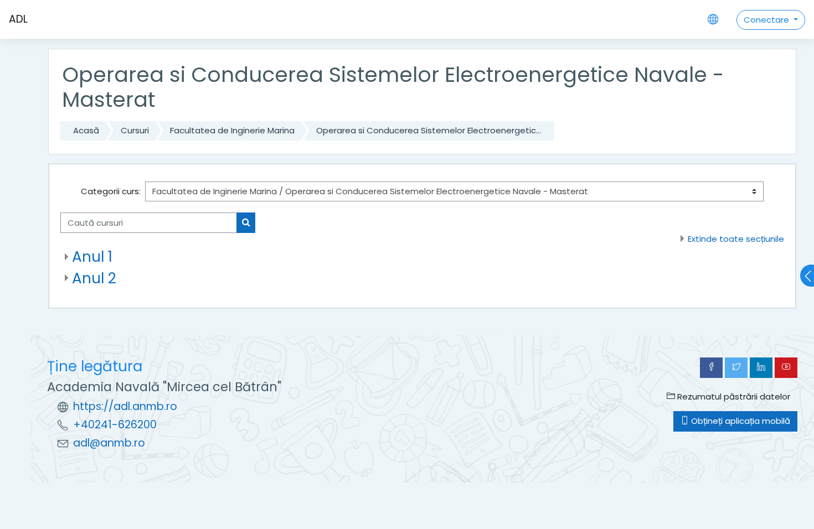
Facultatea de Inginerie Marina (232, 130)
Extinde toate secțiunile (736, 239)
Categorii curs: (111, 191)
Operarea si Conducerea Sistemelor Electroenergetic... (428, 130)
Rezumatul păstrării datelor (732, 396)
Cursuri (135, 130)
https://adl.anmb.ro (125, 406)
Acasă (86, 130)
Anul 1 (92, 256)
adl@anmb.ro (109, 442)
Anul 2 (94, 278)
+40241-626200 (115, 424)
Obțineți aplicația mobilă (739, 421)
